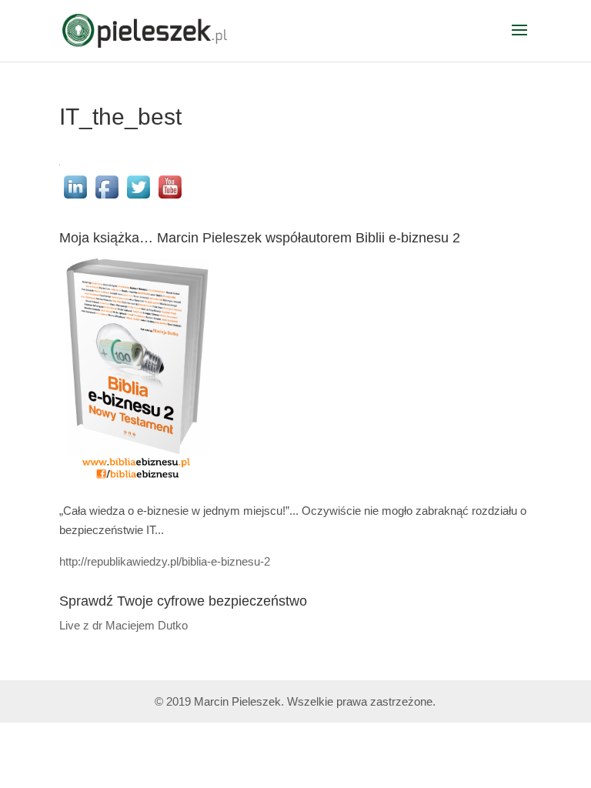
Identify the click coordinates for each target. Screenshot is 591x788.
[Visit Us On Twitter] (138, 198)
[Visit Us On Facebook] (106, 198)
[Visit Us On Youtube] (169, 198)
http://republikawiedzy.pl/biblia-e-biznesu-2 (164, 561)
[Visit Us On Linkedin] (75, 198)
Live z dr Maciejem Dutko (123, 625)
